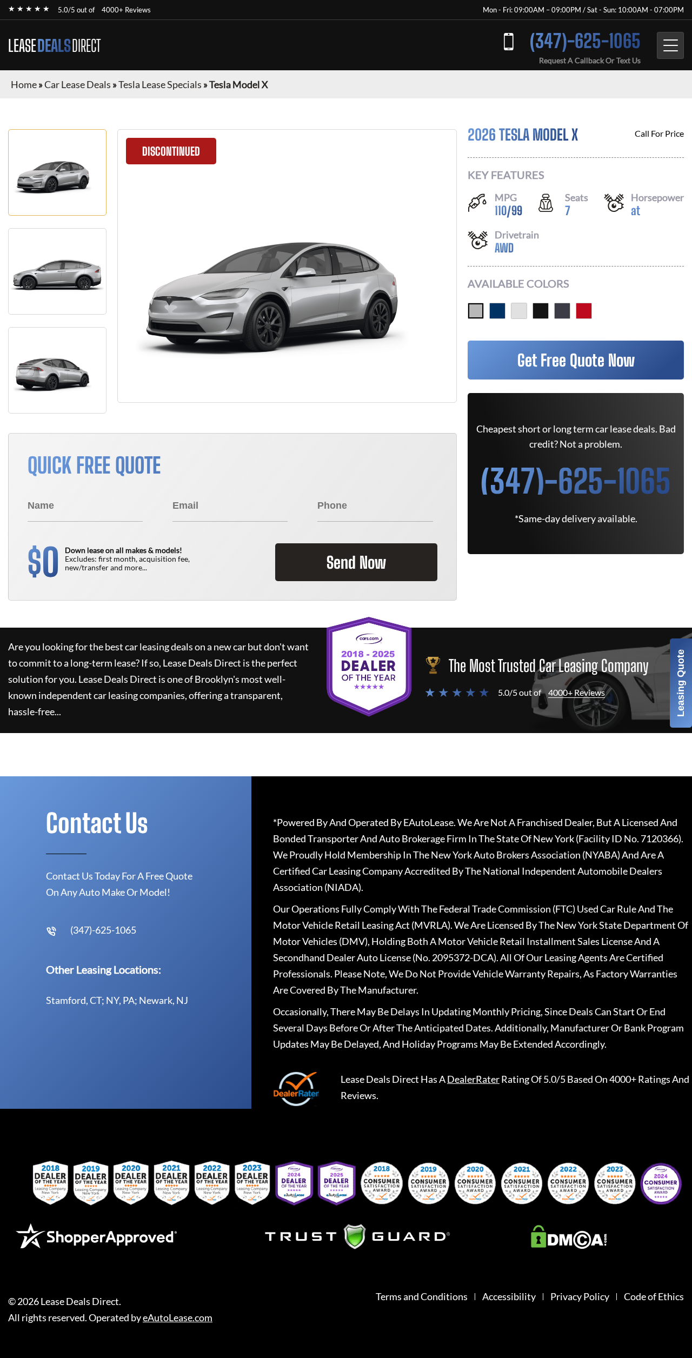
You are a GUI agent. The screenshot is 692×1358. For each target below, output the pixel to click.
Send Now (356, 562)
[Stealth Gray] (562, 310)
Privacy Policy (579, 1296)
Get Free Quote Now (576, 360)
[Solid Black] (540, 310)
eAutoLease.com (177, 1317)
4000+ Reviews (126, 9)
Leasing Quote (680, 683)
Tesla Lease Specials (160, 84)
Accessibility (509, 1296)
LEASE (54, 45)
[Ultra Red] (583, 310)
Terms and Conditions (422, 1296)
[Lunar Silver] (475, 310)
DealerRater (473, 1079)
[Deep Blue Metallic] (497, 310)
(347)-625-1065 (585, 41)
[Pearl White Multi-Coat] (519, 310)
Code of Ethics (654, 1296)
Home (24, 84)
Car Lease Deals (77, 84)
